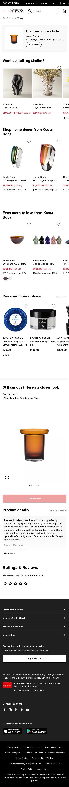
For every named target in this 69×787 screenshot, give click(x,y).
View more (9, 553)
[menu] (4, 11)
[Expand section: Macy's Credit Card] (34, 618)
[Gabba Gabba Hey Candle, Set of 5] (47, 240)
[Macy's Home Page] (16, 11)
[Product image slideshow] (34, 446)
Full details (33, 44)
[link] (17, 108)
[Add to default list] (59, 68)
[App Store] (12, 731)
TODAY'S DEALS (11, 3)
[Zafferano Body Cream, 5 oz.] (43, 319)
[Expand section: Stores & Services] (34, 626)
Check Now (39, 690)
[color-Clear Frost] (10, 278)
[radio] (5, 278)
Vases (20, 18)
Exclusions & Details (23, 690)
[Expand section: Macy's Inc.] (34, 635)
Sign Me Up (34, 658)
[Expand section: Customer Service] (34, 609)
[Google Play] (36, 731)
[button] (34, 446)
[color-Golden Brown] (5, 278)
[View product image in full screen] (7, 477)
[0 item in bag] (64, 11)
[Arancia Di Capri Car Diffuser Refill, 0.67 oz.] (16, 319)
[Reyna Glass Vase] (47, 83)
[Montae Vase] (17, 83)
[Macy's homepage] (4, 18)
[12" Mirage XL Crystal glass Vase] (17, 156)
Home (11, 18)
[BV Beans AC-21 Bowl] (17, 240)
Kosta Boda (32, 36)
